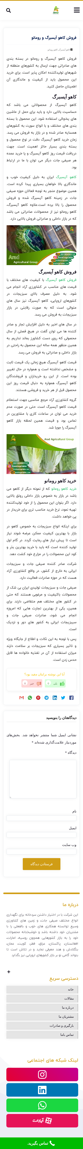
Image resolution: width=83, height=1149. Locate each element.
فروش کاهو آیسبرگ (61, 280)
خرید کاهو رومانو (63, 489)
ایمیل (72, 828)
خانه (71, 989)
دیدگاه (70, 753)
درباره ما (68, 1007)
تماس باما (67, 1035)
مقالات (69, 998)
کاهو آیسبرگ (64, 50)
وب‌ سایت (69, 845)
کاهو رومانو (53, 50)
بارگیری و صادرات (62, 1026)
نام (74, 811)
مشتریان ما (66, 1016)
